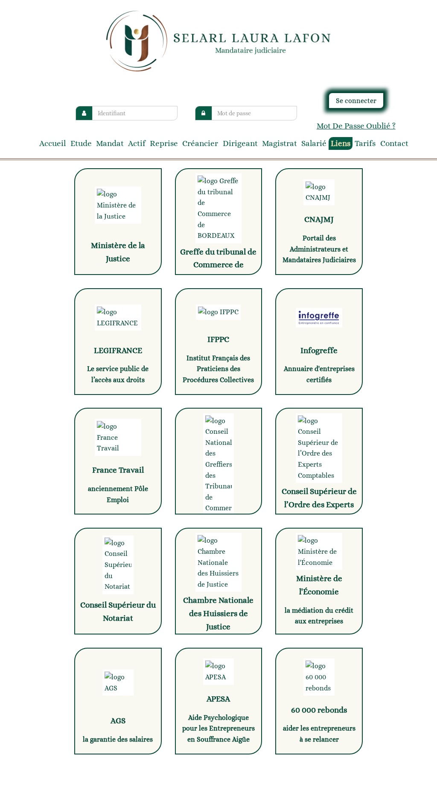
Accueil (52, 143)
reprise (164, 143)
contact (394, 143)
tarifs (365, 143)
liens (340, 143)
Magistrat (279, 143)
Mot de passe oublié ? (356, 125)
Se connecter (356, 100)
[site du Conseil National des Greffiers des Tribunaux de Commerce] (218, 461)
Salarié (313, 143)
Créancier (200, 143)
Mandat (110, 143)
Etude (81, 143)
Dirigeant (240, 143)
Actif (137, 143)
